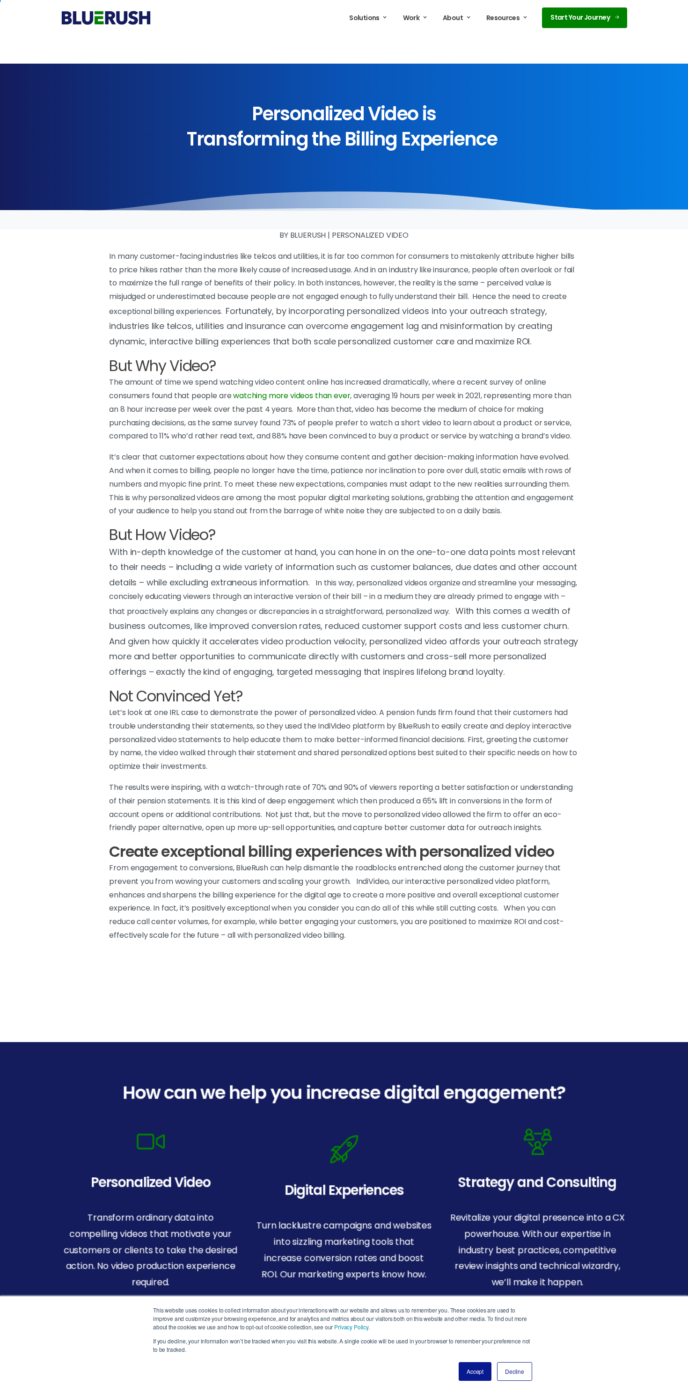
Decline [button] (514, 1371)
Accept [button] (475, 1371)
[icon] (150, 1141)
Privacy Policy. (352, 1327)
